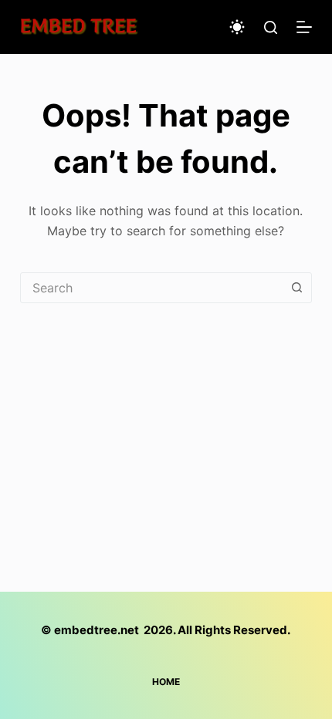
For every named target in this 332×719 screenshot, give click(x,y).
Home (166, 681)
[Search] (270, 27)
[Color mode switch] (237, 27)
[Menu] (304, 27)
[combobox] (151, 287)
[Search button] (296, 287)
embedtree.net (96, 630)
